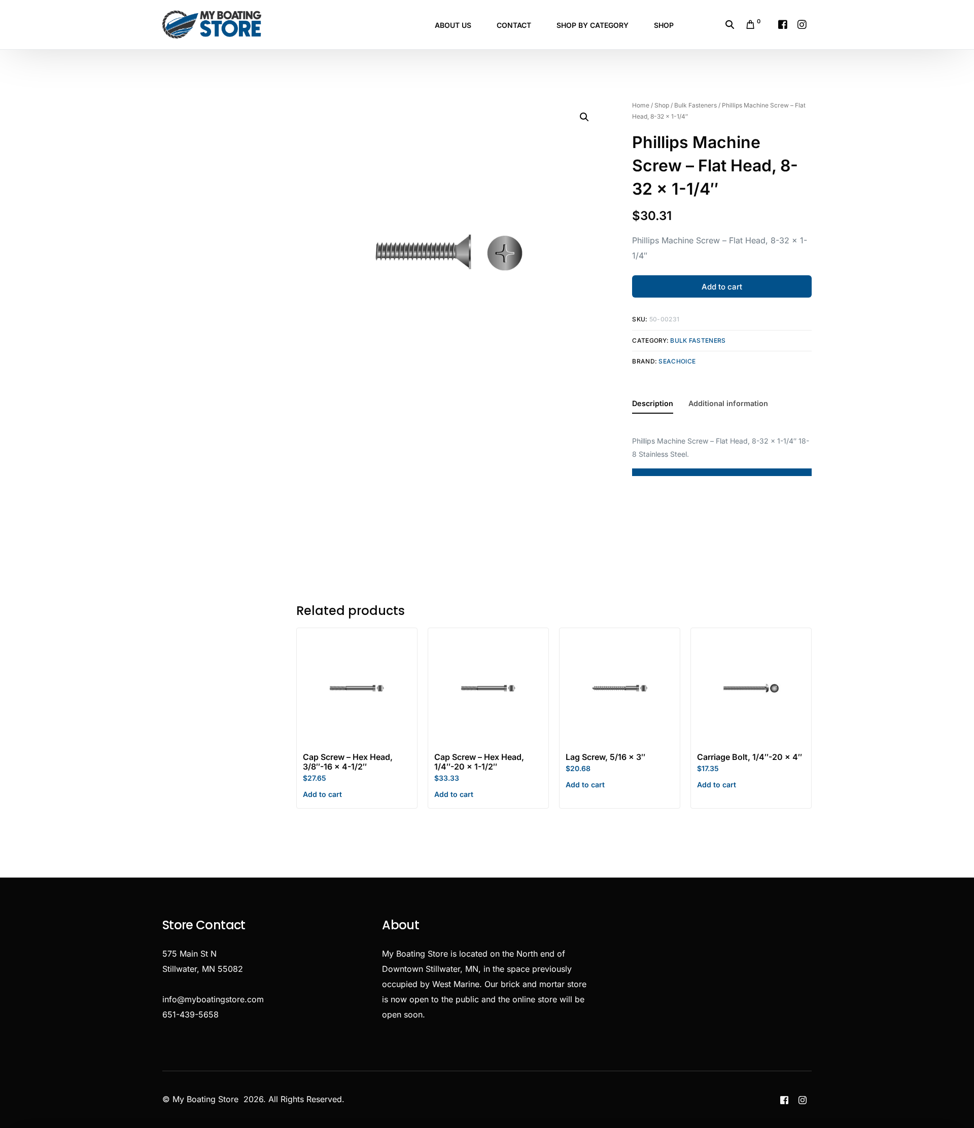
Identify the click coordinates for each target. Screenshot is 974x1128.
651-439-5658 (190, 1014)
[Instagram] (802, 24)
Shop (661, 105)
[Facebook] (782, 24)
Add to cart (722, 287)
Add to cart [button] (322, 794)
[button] (584, 117)
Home (640, 105)
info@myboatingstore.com (213, 999)
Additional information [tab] (728, 403)
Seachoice (676, 361)
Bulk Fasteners (695, 105)
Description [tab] (652, 403)
